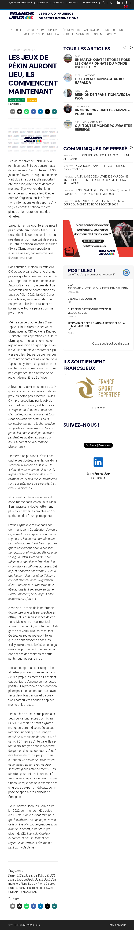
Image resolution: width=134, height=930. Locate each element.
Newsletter (90, 2)
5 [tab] (104, 407)
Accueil (16, 30)
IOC (52, 875)
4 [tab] (101, 407)
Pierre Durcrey (46, 883)
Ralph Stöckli (16, 888)
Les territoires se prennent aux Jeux (42, 34)
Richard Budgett (35, 888)
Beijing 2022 (15, 875)
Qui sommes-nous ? (20, 2)
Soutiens (58, 2)
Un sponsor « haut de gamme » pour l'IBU (102, 112)
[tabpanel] (98, 388)
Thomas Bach (28, 892)
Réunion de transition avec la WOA (102, 97)
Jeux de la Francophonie (42, 30)
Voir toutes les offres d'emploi (110, 343)
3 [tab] (98, 407)
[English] (126, 6)
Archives (112, 34)
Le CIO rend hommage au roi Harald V (100, 81)
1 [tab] (92, 407)
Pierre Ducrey (28, 883)
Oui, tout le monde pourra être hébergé (103, 128)
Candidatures (92, 30)
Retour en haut (117, 925)
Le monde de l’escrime (88, 34)
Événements (71, 30)
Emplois (73, 2)
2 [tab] (95, 407)
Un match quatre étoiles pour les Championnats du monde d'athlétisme (102, 63)
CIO (47, 875)
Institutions (114, 30)
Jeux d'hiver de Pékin (21, 879)
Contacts (42, 2)
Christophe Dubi (33, 875)
